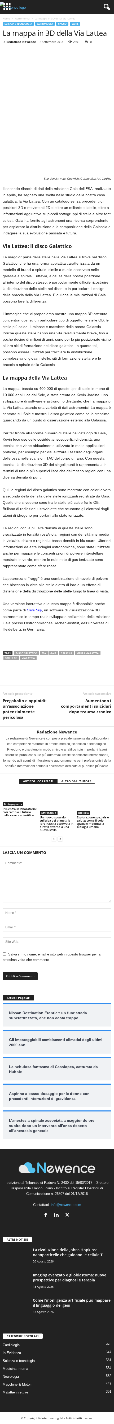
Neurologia (11, 1376)
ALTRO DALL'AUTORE (76, 781)
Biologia (83, 812)
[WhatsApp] (44, 55)
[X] (20, 55)
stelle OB (11, 658)
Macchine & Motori (17, 1384)
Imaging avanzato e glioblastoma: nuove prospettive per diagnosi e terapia (69, 1277)
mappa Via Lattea (88, 653)
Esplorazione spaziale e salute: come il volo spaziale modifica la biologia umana (93, 822)
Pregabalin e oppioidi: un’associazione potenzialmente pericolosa (24, 709)
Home (6, 18)
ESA (44, 653)
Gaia (53, 653)
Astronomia (22, 18)
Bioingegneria (13, 804)
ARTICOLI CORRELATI (38, 781)
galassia (66, 653)
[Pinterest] (32, 55)
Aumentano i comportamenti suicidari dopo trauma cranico (86, 706)
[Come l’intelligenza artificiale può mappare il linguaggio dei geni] (16, 1305)
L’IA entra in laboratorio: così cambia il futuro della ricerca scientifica (20, 812)
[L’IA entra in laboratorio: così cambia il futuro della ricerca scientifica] (20, 797)
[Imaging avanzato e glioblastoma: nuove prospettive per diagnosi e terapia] (16, 1285)
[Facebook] (8, 55)
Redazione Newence (21, 42)
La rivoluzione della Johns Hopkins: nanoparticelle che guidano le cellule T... (69, 1252)
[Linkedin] (57, 1215)
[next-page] (60, 839)
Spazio (62, 24)
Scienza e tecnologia (18, 24)
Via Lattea (28, 658)
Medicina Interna (15, 1369)
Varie (75, 24)
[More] (57, 55)
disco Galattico (26, 653)
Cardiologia (11, 1345)
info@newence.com (66, 1205)
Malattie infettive (15, 1392)
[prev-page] (53, 839)
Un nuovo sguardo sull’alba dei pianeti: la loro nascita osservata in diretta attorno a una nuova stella (56, 823)
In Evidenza (12, 1353)
